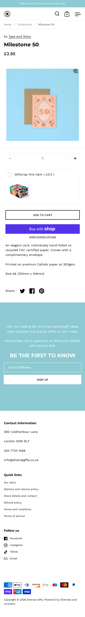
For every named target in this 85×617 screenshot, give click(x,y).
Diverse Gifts (35, 599)
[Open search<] (57, 13)
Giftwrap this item (34, 174)
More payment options (42, 237)
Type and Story (19, 36)
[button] (75, 158)
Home (7, 24)
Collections (25, 24)
